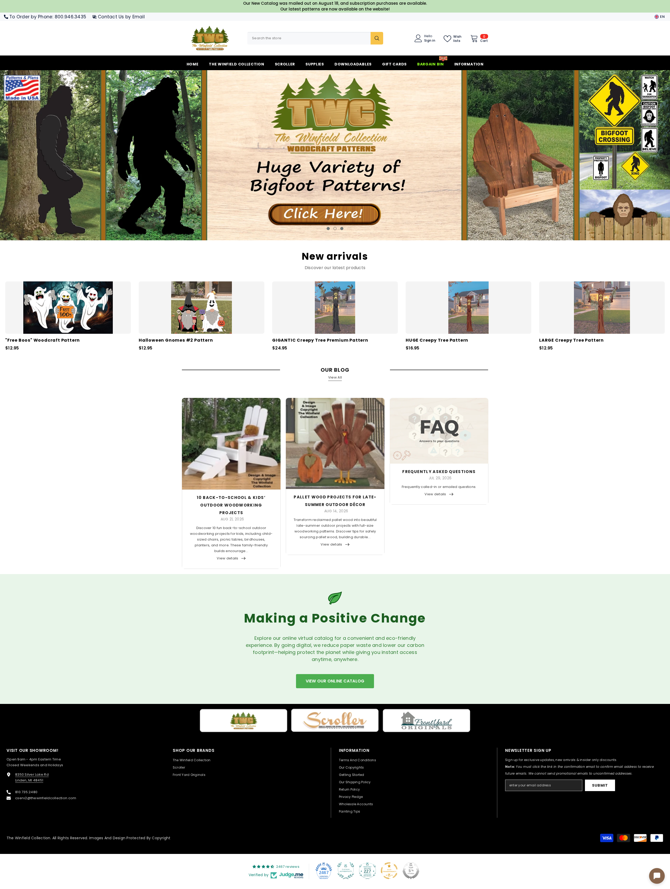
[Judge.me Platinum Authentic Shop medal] (345, 870)
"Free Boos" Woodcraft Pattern (42, 340)
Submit (600, 785)
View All (335, 376)
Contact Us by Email (121, 17)
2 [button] (335, 228)
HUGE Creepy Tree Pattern (437, 340)
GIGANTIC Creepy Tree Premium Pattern (320, 340)
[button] (58, 155)
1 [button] (328, 228)
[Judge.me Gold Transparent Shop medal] (389, 870)
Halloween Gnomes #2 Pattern (176, 340)
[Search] (315, 38)
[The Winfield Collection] (243, 720)
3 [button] (341, 228)
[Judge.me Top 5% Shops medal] (411, 870)
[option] (335, 155)
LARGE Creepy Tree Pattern (571, 340)
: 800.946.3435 (69, 17)
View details (227, 557)
